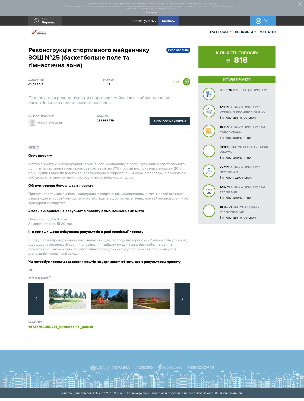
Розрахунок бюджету (171, 121)
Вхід (267, 21)
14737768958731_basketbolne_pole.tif (60, 327)
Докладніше (152, 12)
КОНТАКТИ (267, 32)
